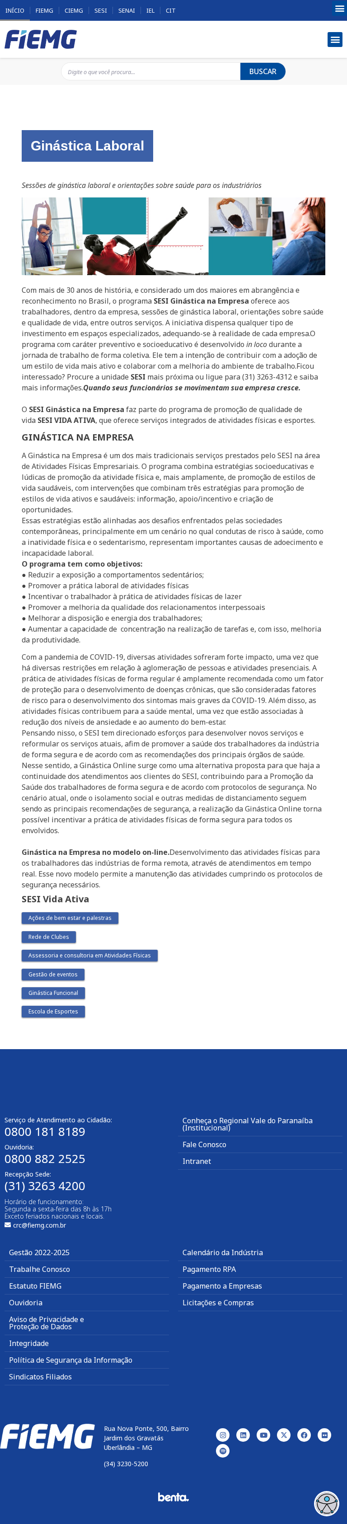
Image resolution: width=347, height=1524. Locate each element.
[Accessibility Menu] (326, 1503)
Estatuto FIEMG (35, 1286)
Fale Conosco (204, 1144)
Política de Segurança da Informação (70, 1360)
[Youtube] (263, 1435)
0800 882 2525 (45, 1158)
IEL (150, 10)
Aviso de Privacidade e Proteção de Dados (46, 1323)
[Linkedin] (243, 1435)
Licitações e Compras (218, 1303)
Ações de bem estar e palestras (70, 918)
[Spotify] (223, 1451)
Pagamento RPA (209, 1269)
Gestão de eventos (53, 974)
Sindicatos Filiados (40, 1377)
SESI (100, 10)
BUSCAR (263, 71)
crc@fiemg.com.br (39, 1225)
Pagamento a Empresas (222, 1286)
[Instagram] (223, 1435)
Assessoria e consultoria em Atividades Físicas (89, 955)
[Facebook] (304, 1435)
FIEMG (44, 10)
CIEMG (74, 10)
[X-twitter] (284, 1435)
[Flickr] (324, 1435)
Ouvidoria (25, 1303)
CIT (171, 10)
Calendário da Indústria (223, 1252)
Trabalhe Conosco (39, 1269)
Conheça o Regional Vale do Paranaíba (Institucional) (248, 1124)
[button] (339, 8)
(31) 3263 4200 (45, 1185)
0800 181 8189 (45, 1131)
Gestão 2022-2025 (39, 1252)
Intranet (197, 1161)
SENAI (126, 10)
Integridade (29, 1343)
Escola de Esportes (53, 1011)
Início (14, 10)
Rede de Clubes (48, 937)
